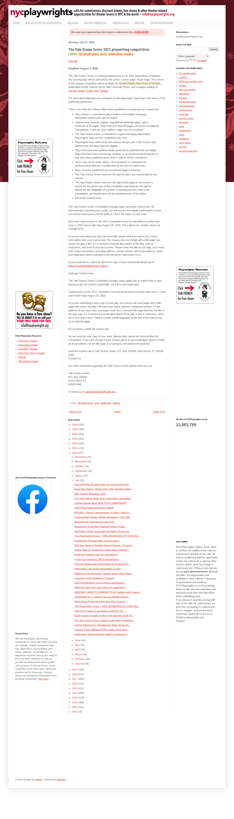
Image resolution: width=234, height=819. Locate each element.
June (78, 640)
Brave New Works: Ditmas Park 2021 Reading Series (103, 489)
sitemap (139, 22)
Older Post (159, 411)
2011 (75, 707)
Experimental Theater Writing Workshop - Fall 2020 (102, 517)
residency (184, 138)
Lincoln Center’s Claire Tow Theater (88, 90)
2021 (75, 448)
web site (73, 61)
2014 (75, 693)
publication (115, 54)
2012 (75, 702)
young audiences (188, 151)
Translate (201, 60)
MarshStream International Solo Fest (94, 521)
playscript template (161, 22)
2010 (75, 711)
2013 (75, 697)
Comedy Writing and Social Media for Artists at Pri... (102, 564)
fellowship (184, 93)
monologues (185, 110)
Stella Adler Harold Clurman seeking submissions (100, 634)
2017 (75, 679)
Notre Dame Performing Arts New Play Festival (99, 601)
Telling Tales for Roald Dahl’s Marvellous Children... (102, 550)
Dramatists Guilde (28, 345)
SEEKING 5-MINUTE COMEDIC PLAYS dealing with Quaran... (107, 592)
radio (181, 134)
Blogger (62, 779)
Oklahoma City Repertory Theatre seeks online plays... (104, 573)
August (79, 475)
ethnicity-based (187, 89)
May (77, 645)
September (81, 471)
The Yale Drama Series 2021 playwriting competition (102, 498)
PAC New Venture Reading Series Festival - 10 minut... (104, 545)
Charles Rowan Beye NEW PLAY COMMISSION (100, 503)
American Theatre (28, 340)
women (183, 146)
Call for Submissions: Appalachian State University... (102, 625)
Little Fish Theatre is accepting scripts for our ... (100, 611)
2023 (75, 438)
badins (39, 779)
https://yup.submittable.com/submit (87, 265)
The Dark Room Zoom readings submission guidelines (103, 620)
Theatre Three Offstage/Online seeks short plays (100, 629)
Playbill (22, 357)
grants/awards (186, 106)
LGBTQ (183, 77)
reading (128, 54)
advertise (72, 22)
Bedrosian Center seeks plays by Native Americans (102, 531)
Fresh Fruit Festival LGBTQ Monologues (96, 559)
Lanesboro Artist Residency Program (94, 578)
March (79, 654)
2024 (75, 434)
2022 (75, 443)
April (78, 649)
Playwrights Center (28, 361)
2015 (75, 688)
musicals (183, 114)
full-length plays (88, 54)
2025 (75, 429)
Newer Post (75, 411)
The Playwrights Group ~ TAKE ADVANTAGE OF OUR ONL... (107, 535)
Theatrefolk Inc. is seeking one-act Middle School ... (102, 596)
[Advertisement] (36, 82)
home (16, 22)
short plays (185, 142)
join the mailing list (95, 22)
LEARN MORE (141, 32)
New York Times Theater (31, 353)
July (77, 480)
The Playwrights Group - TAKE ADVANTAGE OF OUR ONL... (107, 606)
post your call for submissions (43, 22)
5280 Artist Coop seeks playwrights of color (97, 568)
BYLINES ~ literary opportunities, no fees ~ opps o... (102, 512)
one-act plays (186, 118)
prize (103, 54)
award (182, 85)
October (79, 466)
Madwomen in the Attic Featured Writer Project (99, 526)
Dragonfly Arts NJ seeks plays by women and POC (101, 484)
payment (183, 122)
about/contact (121, 22)
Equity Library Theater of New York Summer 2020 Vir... (104, 615)
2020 (75, 452)
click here (43, 679)
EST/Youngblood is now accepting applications (99, 582)
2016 (75, 683)
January (79, 663)
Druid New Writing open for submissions (96, 554)
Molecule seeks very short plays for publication (99, 587)
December (81, 457)
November (81, 461)
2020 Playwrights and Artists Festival (94, 507)
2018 (75, 674)
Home (117, 411)
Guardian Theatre (28, 349)
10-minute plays (187, 73)
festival (183, 97)
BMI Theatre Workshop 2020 (90, 493)
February (80, 659)
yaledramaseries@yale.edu (100, 391)
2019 (75, 669)
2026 (75, 424)
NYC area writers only (191, 81)
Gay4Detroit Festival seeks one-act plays (96, 540)
